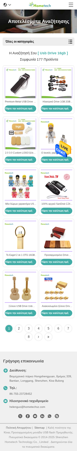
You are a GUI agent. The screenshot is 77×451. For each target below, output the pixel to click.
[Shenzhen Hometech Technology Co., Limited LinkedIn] (42, 417)
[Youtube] (35, 417)
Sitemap (39, 427)
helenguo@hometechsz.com (27, 406)
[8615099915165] (49, 417)
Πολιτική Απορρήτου (18, 427)
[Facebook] (27, 417)
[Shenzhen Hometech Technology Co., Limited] (40, 5)
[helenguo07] (56, 417)
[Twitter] (20, 417)
